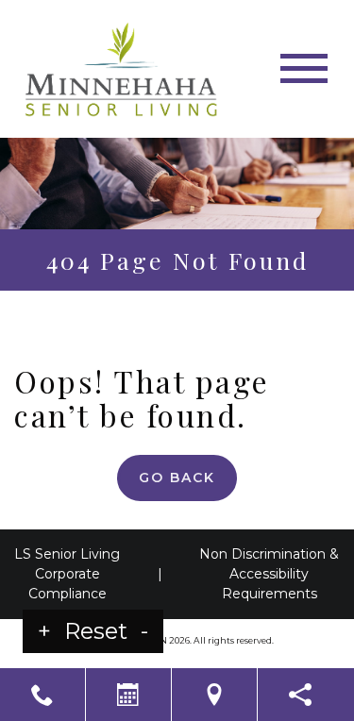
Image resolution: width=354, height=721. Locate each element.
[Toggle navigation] (304, 68)
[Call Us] (42, 694)
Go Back (177, 477)
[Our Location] (214, 694)
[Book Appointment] (128, 694)
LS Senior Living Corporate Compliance (67, 573)
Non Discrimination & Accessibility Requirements (269, 573)
